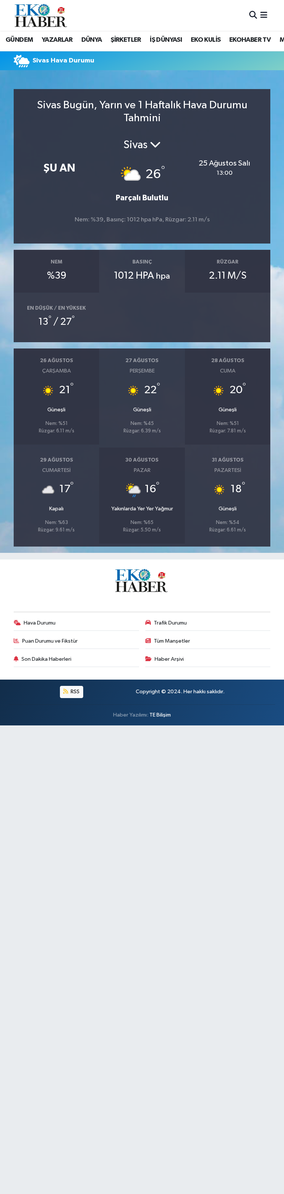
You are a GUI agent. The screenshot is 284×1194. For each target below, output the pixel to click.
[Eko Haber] (41, 15)
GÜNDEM (19, 40)
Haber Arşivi (169, 659)
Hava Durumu (39, 623)
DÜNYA (91, 40)
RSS (75, 691)
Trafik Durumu (170, 623)
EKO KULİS (206, 40)
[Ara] (253, 15)
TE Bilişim (160, 715)
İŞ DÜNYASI (166, 40)
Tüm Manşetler (172, 641)
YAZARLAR (57, 40)
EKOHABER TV (250, 40)
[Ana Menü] (263, 15)
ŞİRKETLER (126, 40)
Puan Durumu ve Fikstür (50, 641)
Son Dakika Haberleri (46, 659)
